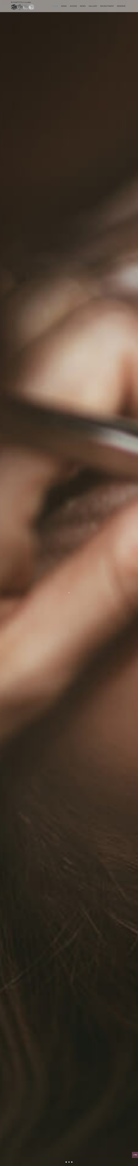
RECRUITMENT (107, 6)
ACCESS (73, 6)
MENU (64, 6)
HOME (55, 6)
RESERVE (121, 6)
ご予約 (135, 1155)
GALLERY (93, 6)
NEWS (83, 6)
